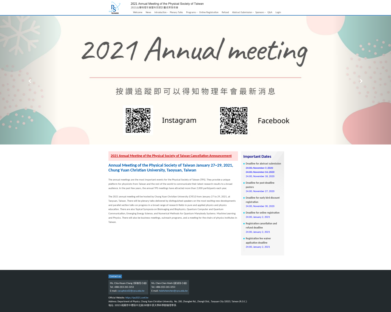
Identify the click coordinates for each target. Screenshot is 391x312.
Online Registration (208, 12)
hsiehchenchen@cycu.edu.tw (173, 291)
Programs (191, 12)
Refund (225, 12)
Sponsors (259, 12)
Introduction (160, 12)
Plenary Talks (176, 12)
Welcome (137, 12)
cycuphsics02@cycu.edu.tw (131, 291)
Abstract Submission (242, 12)
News (148, 12)
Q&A (269, 12)
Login (278, 12)
